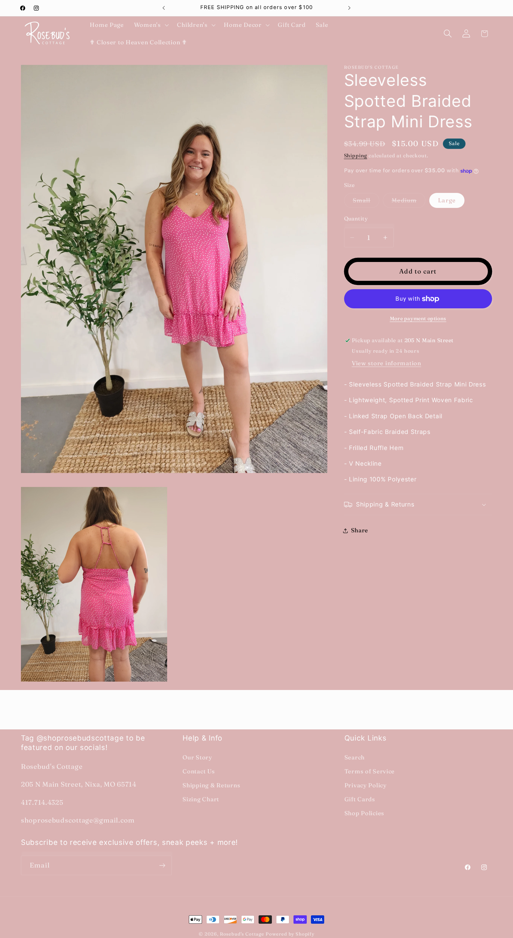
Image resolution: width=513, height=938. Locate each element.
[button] (150, 25)
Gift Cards (359, 799)
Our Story (197, 757)
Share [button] (360, 530)
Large (447, 200)
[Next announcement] (349, 8)
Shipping (355, 155)
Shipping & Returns (211, 785)
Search (354, 757)
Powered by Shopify (290, 934)
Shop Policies (364, 813)
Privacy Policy (365, 785)
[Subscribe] (162, 865)
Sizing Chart (201, 799)
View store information (386, 363)
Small (366, 202)
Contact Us (199, 771)
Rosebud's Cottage (242, 934)
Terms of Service (369, 771)
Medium (408, 202)
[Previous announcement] (163, 8)
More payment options (418, 318)
